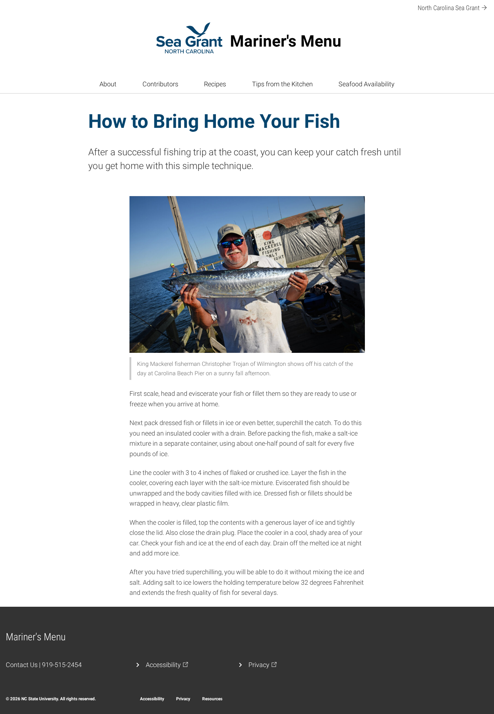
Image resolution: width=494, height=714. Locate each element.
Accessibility (152, 698)
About (107, 84)
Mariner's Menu (285, 41)
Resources (212, 698)
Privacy (183, 698)
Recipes (215, 84)
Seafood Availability (366, 84)
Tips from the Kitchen (282, 84)
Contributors (160, 84)
